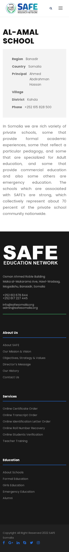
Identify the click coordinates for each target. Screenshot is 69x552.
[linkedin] (18, 542)
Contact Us (11, 377)
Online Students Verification (23, 434)
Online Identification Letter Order (27, 421)
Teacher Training (15, 441)
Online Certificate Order (20, 409)
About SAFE (11, 345)
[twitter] (31, 542)
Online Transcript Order (20, 415)
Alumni (8, 498)
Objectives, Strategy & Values (24, 358)
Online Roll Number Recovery (24, 428)
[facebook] (4, 542)
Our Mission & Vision (17, 351)
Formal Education (15, 479)
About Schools (13, 472)
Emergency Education (19, 492)
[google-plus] (10, 542)
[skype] (24, 542)
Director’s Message (17, 364)
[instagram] (38, 542)
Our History (11, 371)
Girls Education (13, 485)
